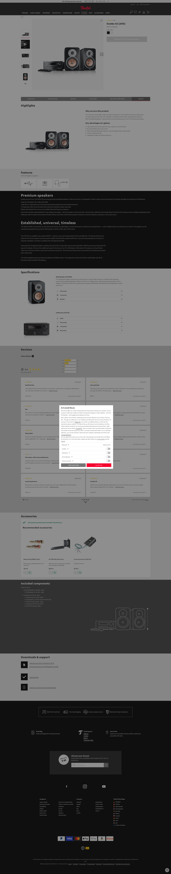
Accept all (99, 465)
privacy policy (101, 439)
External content (66, 461)
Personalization (66, 457)
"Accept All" (79, 428)
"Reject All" (78, 422)
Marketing (65, 453)
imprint (63, 441)
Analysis (64, 449)
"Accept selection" (66, 435)
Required (64, 445)
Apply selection (73, 465)
